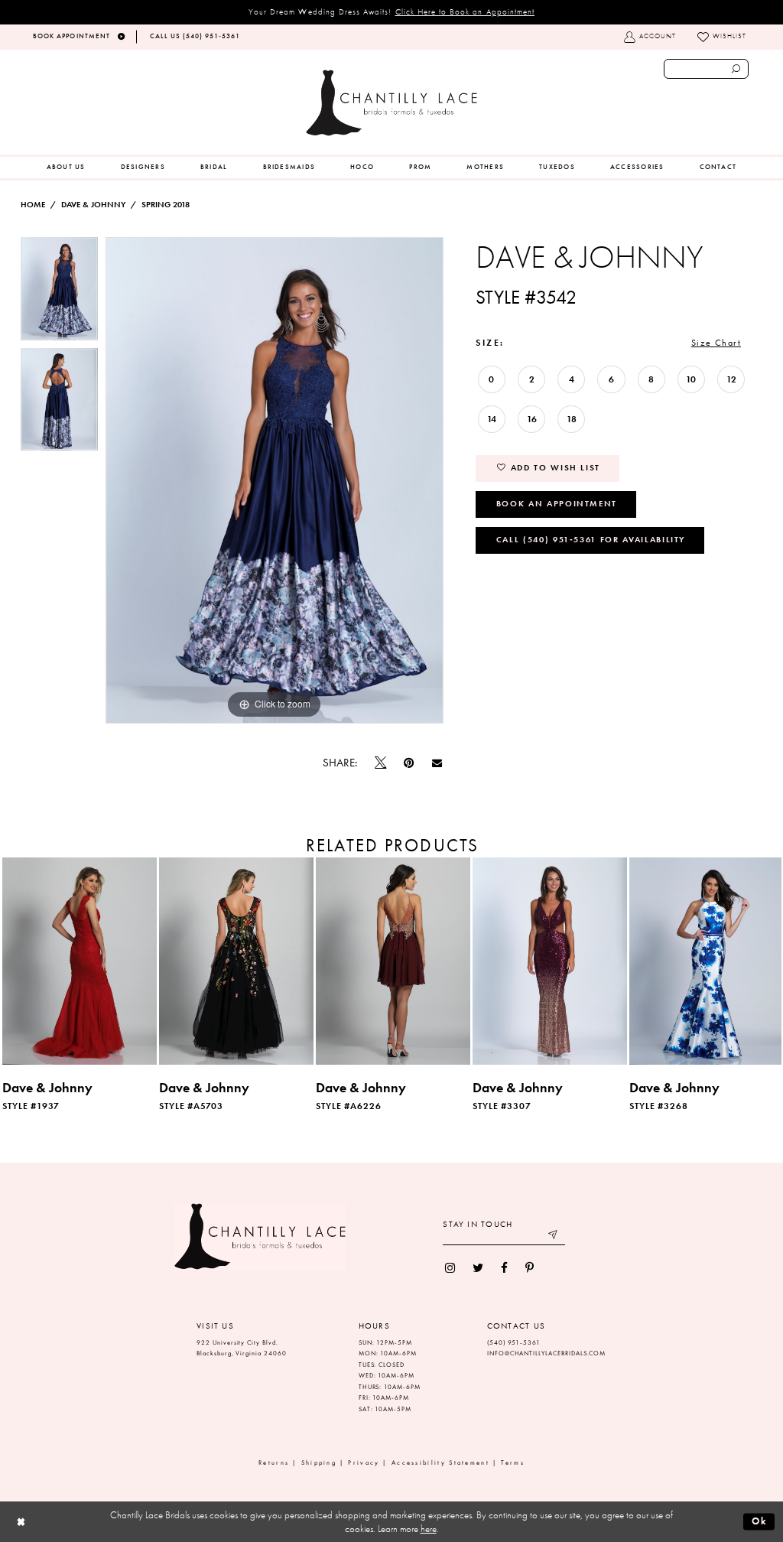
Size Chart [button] (716, 343)
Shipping (318, 1463)
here (429, 1528)
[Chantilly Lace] (391, 103)
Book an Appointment (556, 503)
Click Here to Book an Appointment (465, 11)
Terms (513, 1463)
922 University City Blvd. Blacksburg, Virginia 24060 (242, 1348)
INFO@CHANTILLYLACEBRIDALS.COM (546, 1353)
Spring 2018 (165, 204)
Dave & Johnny (93, 204)
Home (33, 204)
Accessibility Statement (440, 1463)
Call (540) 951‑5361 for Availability (590, 539)
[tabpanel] (59, 292)
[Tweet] (380, 763)
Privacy (363, 1463)
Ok (760, 1520)
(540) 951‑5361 (514, 1343)
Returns (273, 1463)
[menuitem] (66, 167)
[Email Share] (436, 763)
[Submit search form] (736, 69)
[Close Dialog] (21, 1522)
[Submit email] (554, 1236)
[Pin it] (409, 763)
